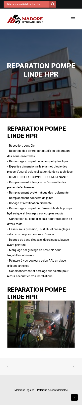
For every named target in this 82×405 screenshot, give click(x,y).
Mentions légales (24, 389)
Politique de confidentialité (52, 389)
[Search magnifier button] (52, 4)
